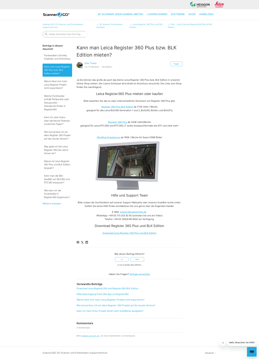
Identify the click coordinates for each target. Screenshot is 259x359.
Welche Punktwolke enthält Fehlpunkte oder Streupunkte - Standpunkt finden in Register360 (56, 103)
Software (178, 14)
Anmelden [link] (206, 14)
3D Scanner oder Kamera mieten (120, 14)
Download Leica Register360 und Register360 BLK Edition (107, 288)
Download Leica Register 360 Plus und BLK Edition (129, 233)
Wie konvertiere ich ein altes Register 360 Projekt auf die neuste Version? (57, 135)
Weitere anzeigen (52, 203)
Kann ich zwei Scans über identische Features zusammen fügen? (57, 120)
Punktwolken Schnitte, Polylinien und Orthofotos (57, 57)
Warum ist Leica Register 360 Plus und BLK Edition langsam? (57, 164)
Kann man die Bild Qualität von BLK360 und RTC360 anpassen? (57, 179)
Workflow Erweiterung (108, 137)
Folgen (176, 64)
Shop (192, 14)
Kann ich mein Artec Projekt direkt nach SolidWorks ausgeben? (110, 310)
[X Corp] (82, 242)
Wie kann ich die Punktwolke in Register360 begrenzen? (57, 194)
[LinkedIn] (86, 242)
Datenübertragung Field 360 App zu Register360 (103, 294)
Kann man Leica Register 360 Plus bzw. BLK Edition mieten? (57, 70)
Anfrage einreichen (140, 274)
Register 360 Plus (117, 122)
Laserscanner (157, 14)
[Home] (56, 14)
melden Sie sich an (90, 336)
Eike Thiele (91, 63)
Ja (122, 259)
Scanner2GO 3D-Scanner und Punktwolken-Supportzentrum (75, 352)
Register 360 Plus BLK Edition (117, 106)
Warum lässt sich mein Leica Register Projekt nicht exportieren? (55, 84)
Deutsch (210, 353)
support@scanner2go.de (133, 211)
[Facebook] (78, 242)
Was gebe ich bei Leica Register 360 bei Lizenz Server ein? (56, 150)
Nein (137, 259)
